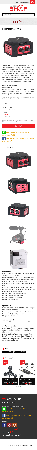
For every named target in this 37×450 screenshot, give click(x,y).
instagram (14, 425)
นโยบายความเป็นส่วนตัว (27, 445)
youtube (9, 425)
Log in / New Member (22, 2)
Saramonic (16, 351)
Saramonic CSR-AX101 (8, 351)
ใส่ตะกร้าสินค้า (18, 126)
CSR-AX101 (8, 107)
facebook (4, 425)
